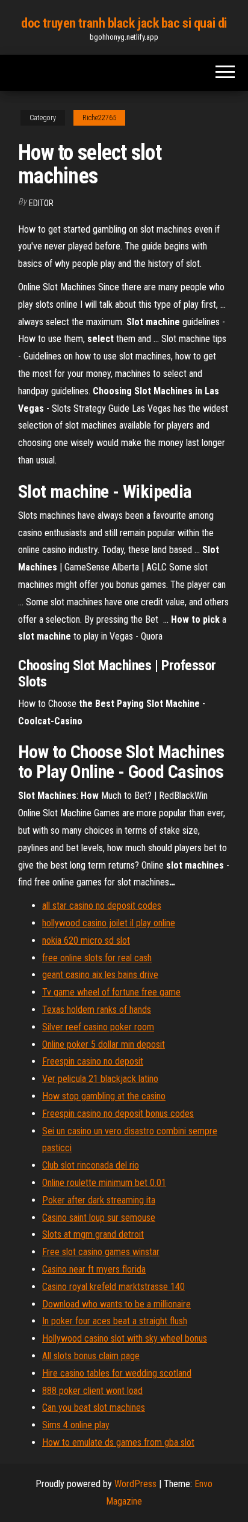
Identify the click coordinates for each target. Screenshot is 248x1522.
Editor (41, 203)
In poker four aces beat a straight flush (114, 1321)
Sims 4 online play (76, 1425)
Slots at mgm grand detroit (93, 1234)
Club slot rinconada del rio (90, 1165)
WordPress (135, 1484)
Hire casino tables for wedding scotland (116, 1373)
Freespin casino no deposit (92, 1061)
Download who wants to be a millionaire (116, 1304)
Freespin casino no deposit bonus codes (118, 1113)
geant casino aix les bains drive (100, 974)
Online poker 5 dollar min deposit (103, 1044)
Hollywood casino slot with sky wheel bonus (124, 1338)
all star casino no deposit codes (101, 905)
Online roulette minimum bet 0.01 (104, 1182)
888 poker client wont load (92, 1390)
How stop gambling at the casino (104, 1096)
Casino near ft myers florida (94, 1269)
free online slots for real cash (97, 958)
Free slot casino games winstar (101, 1252)
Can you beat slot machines (93, 1407)
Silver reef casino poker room (98, 1027)
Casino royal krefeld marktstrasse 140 (113, 1286)
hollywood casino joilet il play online (108, 923)
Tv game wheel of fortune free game (111, 992)
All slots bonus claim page (91, 1356)
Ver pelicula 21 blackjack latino (100, 1078)
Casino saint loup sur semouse (98, 1217)
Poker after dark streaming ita (98, 1200)
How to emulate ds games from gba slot (118, 1442)
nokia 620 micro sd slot (86, 940)
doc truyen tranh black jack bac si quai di (124, 23)
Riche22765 (99, 118)
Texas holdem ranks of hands (96, 1009)
